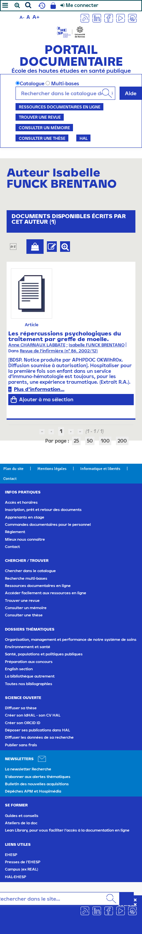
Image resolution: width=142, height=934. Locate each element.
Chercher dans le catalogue (30, 571)
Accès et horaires (21, 502)
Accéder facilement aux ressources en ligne (45, 593)
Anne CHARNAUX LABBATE (36, 344)
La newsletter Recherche (28, 769)
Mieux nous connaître (25, 539)
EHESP (11, 855)
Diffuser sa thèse (21, 708)
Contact (10, 478)
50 (90, 441)
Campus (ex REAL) (21, 869)
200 (122, 441)
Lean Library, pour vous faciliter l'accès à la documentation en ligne (67, 830)
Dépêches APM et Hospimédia (33, 791)
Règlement (15, 532)
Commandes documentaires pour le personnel (48, 524)
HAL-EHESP (15, 877)
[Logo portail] (71, 31)
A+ (36, 17)
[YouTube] (120, 17)
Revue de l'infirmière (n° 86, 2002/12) (59, 350)
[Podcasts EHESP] (132, 17)
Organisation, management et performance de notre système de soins (70, 640)
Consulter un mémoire (44, 127)
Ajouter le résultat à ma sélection (35, 246)
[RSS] (85, 17)
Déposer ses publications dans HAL (37, 730)
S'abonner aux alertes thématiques (37, 777)
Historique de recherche (41, 5)
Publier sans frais (21, 745)
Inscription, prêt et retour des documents (43, 510)
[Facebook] (108, 17)
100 (105, 441)
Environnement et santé (27, 647)
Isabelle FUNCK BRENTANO (96, 344)
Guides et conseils (21, 816)
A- (21, 17)
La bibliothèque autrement (29, 676)
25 (76, 441)
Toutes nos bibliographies (28, 684)
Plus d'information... (39, 389)
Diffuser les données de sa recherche (39, 737)
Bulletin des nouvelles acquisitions (37, 784)
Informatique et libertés (100, 468)
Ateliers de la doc (21, 823)
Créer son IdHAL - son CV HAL (32, 715)
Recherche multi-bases (26, 578)
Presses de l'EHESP (22, 862)
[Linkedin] (96, 17)
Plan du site (13, 468)
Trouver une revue (40, 117)
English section (19, 669)
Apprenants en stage (24, 517)
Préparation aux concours (29, 662)
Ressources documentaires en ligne (59, 106)
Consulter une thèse (42, 138)
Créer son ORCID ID (22, 723)
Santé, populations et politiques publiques (44, 654)
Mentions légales (51, 468)
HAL (84, 138)
